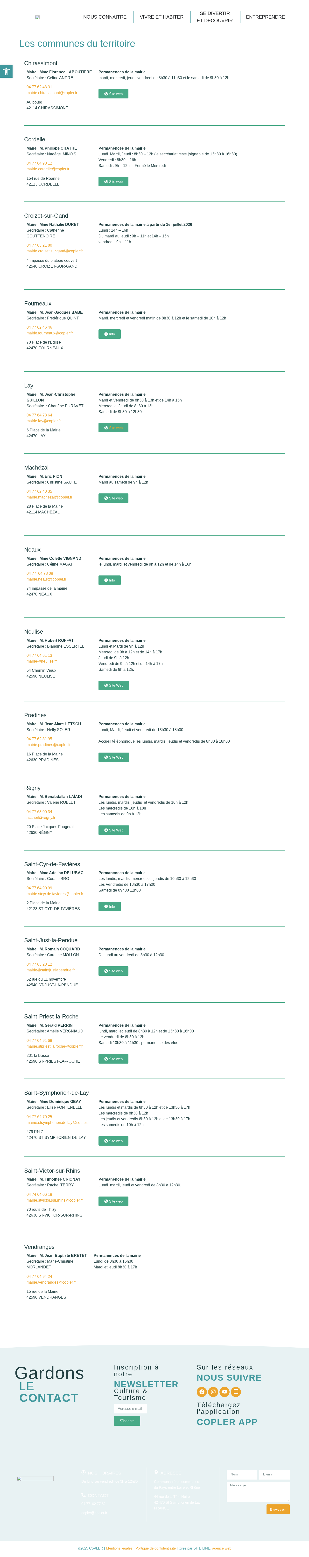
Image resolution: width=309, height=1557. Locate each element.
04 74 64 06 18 (39, 1194)
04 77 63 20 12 (39, 964)
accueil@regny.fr (41, 818)
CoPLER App (227, 1422)
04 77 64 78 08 (40, 573)
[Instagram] (213, 1392)
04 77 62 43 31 (39, 87)
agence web (221, 1548)
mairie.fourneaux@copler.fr (50, 333)
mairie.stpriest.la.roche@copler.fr (55, 1046)
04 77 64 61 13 (39, 655)
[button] (6, 71)
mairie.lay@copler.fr (44, 421)
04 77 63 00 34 (39, 812)
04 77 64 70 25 (39, 1117)
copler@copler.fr (94, 1513)
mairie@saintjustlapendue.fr (51, 970)
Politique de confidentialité (155, 1548)
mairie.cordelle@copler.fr (48, 169)
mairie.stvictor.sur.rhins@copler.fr (55, 1200)
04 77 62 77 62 (93, 1504)
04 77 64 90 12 (40, 163)
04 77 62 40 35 (39, 491)
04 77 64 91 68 (39, 1040)
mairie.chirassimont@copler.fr (52, 93)
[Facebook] (202, 1392)
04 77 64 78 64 (39, 415)
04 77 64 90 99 (39, 888)
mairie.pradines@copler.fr (48, 745)
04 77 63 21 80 (39, 245)
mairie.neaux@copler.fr (46, 579)
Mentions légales (119, 1548)
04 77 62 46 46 (39, 327)
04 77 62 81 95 (39, 739)
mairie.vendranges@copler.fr (51, 1282)
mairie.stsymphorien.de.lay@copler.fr (58, 1123)
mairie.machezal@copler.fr (49, 497)
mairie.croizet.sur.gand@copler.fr (55, 251)
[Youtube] (224, 1392)
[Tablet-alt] (236, 1392)
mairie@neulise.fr (42, 661)
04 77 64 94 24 (39, 1276)
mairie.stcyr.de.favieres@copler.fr (55, 894)
